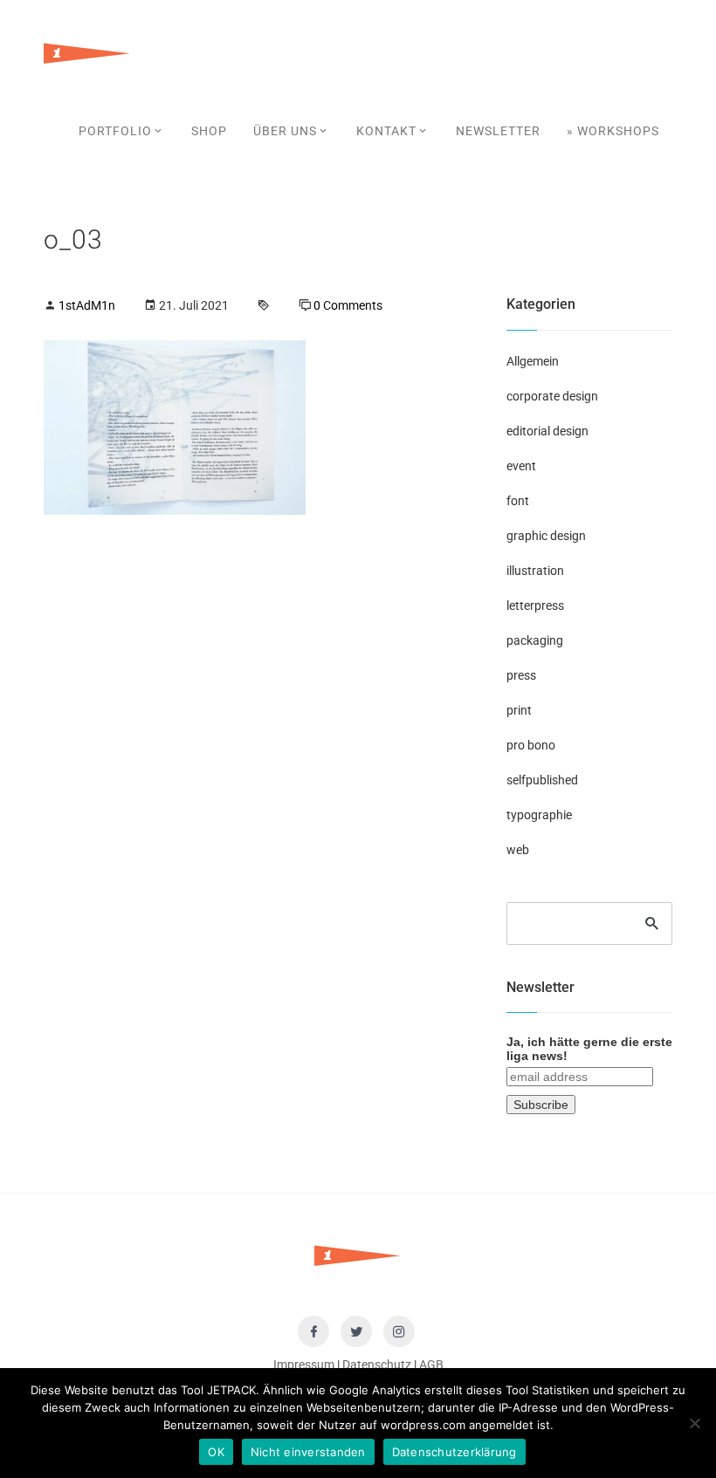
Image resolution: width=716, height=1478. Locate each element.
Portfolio (115, 131)
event (521, 466)
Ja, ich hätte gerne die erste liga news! (589, 1049)
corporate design (552, 396)
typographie (539, 815)
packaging (534, 640)
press (521, 675)
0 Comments (347, 305)
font (517, 501)
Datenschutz (376, 1365)
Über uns (285, 131)
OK (216, 1452)
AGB (431, 1365)
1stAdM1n (87, 305)
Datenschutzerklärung (454, 1452)
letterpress (535, 605)
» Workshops (613, 131)
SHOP (209, 131)
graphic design (546, 536)
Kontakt (386, 131)
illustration (535, 571)
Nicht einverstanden (308, 1452)
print (519, 710)
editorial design (547, 431)
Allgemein (532, 361)
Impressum (303, 1365)
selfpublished (542, 780)
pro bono (530, 745)
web (517, 850)
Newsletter (498, 131)
